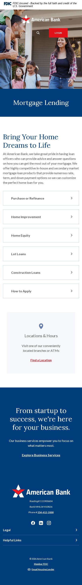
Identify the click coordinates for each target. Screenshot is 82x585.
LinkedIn (41, 523)
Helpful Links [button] (12, 540)
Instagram (49, 523)
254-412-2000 (46, 512)
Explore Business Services (41, 455)
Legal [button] (7, 530)
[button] (41, 198)
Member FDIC (41, 564)
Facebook (33, 523)
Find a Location (41, 360)
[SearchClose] (38, 33)
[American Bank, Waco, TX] (41, 19)
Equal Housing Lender (43, 569)
